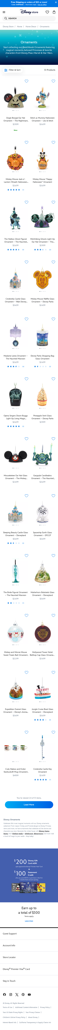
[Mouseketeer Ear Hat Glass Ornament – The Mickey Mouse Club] (15, 455)
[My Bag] (54, 12)
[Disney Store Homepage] (29, 12)
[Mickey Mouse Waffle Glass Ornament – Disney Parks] (42, 279)
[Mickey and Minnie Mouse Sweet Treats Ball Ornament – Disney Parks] (15, 632)
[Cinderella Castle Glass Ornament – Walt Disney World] (15, 279)
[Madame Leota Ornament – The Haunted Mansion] (15, 336)
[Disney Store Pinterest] (23, 994)
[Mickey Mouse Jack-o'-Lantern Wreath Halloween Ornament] (15, 159)
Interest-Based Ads (9, 1022)
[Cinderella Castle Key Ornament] (42, 749)
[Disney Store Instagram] (10, 994)
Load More (29, 804)
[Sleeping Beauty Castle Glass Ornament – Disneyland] (15, 512)
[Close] (55, 2)
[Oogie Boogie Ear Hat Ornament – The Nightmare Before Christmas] (15, 98)
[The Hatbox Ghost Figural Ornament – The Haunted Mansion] (15, 219)
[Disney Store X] (17, 994)
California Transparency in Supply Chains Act (35, 1022)
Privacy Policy (45, 1007)
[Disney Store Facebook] (4, 994)
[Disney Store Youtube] (29, 994)
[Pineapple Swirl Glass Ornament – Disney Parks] (42, 395)
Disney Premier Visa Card (16, 969)
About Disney (33, 1017)
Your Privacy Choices (33, 1012)
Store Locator (9, 957)
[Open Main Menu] (4, 12)
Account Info (9, 945)
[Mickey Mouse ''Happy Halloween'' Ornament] (42, 159)
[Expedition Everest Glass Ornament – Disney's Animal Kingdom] (15, 689)
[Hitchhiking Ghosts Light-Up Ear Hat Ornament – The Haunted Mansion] (42, 219)
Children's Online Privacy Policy (14, 1017)
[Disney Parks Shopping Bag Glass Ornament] (42, 336)
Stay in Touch (9, 981)
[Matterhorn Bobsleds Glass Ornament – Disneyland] (42, 572)
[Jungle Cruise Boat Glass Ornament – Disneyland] (42, 689)
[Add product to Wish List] (26, 81)
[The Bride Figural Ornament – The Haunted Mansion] (15, 572)
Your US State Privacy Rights (13, 1012)
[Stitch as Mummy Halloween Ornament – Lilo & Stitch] (42, 98)
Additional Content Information (26, 1007)
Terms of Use (7, 1007)
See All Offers (42, 4)
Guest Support (10, 933)
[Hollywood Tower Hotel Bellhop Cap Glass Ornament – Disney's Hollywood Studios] (42, 632)
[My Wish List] (47, 12)
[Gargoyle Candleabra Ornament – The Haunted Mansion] (42, 455)
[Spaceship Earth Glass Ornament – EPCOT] (42, 512)
